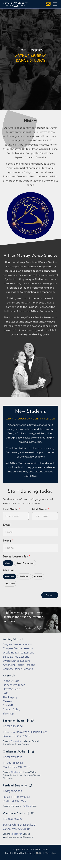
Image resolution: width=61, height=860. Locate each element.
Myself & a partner (25, 563)
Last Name (40, 509)
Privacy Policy (11, 709)
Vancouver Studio (14, 813)
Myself (8, 563)
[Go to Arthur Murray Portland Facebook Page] (26, 785)
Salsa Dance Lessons (16, 656)
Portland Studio (13, 785)
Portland (38, 577)
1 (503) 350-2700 (13, 726)
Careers (8, 701)
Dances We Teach (14, 684)
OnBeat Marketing (46, 853)
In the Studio (11, 680)
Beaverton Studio (14, 720)
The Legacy (10, 697)
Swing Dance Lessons (16, 660)
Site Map (8, 713)
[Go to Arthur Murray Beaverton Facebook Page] (28, 720)
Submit (49, 595)
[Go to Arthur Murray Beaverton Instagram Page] (32, 720)
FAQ (5, 693)
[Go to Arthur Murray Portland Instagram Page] (30, 785)
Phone (7, 541)
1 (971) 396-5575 (12, 791)
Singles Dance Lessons (17, 644)
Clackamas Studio (14, 751)
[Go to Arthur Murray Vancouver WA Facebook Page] (28, 813)
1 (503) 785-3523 (12, 757)
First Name (11, 509)
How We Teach (12, 689)
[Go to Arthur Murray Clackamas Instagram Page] (33, 751)
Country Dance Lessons (18, 668)
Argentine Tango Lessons (19, 664)
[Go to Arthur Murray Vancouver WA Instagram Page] (32, 813)
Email (7, 525)
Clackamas (24, 577)
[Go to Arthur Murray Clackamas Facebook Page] (28, 751)
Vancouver (10, 584)
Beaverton (9, 577)
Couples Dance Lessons (18, 648)
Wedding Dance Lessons (18, 652)
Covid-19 (8, 705)
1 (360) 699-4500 (13, 819)
